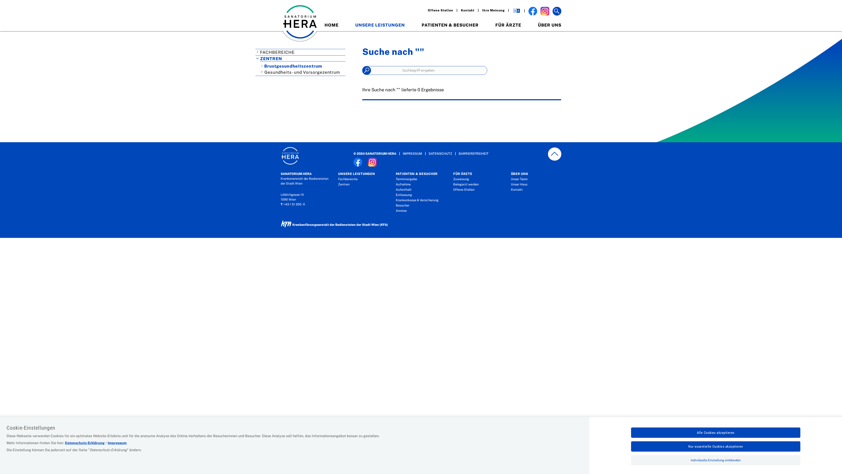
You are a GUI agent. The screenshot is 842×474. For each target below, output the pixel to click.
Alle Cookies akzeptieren (716, 433)
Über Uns (549, 25)
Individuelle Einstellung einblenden (716, 460)
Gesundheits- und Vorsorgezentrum (302, 72)
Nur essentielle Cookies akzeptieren (715, 446)
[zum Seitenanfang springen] (554, 154)
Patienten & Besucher (450, 25)
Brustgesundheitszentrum (293, 66)
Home (332, 25)
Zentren (271, 58)
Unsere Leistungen (380, 25)
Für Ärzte (508, 25)
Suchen (366, 70)
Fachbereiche (277, 52)
